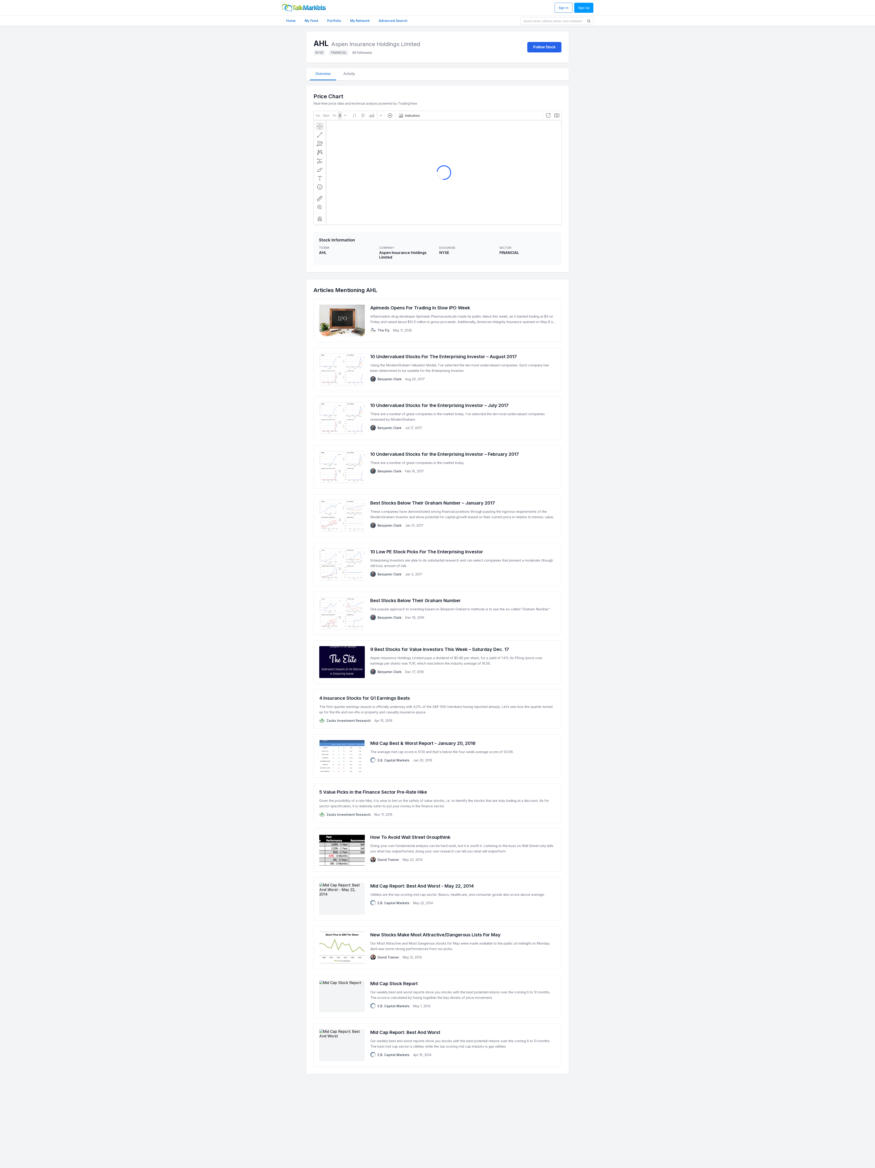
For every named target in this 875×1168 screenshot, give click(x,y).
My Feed (311, 21)
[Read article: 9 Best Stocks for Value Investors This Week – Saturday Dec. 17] (437, 662)
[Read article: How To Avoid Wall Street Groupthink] (437, 850)
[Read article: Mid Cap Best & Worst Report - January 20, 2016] (437, 756)
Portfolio (334, 21)
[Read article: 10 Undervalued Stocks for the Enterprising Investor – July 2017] (437, 418)
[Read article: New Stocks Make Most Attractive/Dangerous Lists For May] (437, 947)
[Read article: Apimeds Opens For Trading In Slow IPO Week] (437, 320)
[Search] (589, 21)
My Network (360, 21)
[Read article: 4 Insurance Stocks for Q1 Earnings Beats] (437, 709)
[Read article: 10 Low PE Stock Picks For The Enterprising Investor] (437, 564)
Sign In (563, 8)
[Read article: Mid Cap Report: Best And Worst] (437, 1045)
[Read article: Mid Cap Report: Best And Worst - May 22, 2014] (437, 898)
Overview (323, 74)
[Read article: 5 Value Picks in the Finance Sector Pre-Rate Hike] (437, 803)
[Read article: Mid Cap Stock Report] (437, 996)
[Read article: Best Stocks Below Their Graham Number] (437, 613)
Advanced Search (393, 21)
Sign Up (583, 8)
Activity (349, 74)
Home (291, 21)
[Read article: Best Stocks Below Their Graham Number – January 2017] (437, 515)
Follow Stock (544, 47)
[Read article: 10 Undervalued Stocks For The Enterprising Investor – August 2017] (437, 369)
